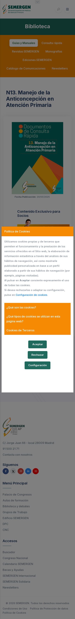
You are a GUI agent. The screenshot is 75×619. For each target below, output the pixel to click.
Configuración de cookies (31, 294)
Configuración (37, 365)
